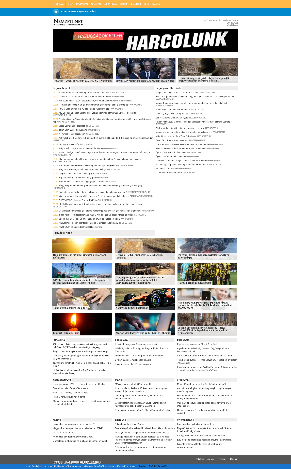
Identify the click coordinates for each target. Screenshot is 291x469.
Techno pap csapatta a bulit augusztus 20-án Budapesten (182, 164)
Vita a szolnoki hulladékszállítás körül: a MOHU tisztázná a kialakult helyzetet (94, 196)
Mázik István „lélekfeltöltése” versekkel (76, 227)
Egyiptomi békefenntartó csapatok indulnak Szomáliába (204, 439)
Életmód (136, 4)
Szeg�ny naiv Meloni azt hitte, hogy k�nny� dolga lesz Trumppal (89, 219)
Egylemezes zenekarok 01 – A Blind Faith (197, 344)
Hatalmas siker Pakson (166, 169)
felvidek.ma (219, 132)
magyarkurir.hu (116, 97)
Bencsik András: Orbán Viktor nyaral (172, 118)
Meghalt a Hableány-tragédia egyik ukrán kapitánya (82, 169)
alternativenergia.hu (138, 192)
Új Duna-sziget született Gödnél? (171, 156)
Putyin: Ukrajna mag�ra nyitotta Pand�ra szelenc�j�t (84, 109)
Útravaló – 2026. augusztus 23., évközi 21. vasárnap (83, 81)
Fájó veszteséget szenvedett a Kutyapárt (77, 177)
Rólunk (233, 459)
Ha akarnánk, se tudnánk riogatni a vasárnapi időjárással (85, 93)
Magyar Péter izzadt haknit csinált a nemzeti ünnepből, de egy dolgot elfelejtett (191, 103)
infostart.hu (118, 93)
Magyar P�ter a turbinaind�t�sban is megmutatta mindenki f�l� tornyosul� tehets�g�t (101, 186)
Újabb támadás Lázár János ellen (171, 152)
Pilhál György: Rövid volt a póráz (171, 114)
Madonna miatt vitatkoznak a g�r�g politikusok (81, 181)
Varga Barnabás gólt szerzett (72, 126)
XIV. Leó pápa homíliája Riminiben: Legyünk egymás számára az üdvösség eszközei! (98, 113)
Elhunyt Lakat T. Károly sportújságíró (133, 360)
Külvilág (96, 4)
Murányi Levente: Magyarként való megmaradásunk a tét (143, 432)
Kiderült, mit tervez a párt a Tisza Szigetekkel (176, 136)
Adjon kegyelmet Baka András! (130, 424)
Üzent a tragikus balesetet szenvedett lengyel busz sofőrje (182, 144)
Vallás (156, 4)
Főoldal (59, 4)
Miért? (93, 11)
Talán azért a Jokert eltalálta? (72, 130)
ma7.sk (98, 227)
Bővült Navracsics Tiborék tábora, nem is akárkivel (145, 81)
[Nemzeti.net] (68, 22)
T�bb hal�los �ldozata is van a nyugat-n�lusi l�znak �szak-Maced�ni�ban (96, 215)
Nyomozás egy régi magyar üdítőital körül (73, 436)
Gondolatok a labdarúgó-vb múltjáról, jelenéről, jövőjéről (80, 441)
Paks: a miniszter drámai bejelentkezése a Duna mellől (181, 148)
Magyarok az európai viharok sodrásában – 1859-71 (78, 428)
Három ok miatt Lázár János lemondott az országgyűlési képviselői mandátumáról (193, 122)
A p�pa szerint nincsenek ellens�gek (76, 173)
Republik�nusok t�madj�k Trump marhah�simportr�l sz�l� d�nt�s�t (94, 105)
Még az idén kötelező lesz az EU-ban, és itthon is (81, 148)
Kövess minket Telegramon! (74, 11)
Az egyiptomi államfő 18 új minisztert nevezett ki (201, 435)
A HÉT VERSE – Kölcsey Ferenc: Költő (76, 200)
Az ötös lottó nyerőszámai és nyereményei (136, 344)
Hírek (70, 4)
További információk (158, 466)
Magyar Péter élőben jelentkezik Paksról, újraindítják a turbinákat (88, 223)
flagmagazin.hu (164, 105)
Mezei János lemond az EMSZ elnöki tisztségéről (201, 384)
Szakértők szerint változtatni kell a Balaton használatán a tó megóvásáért (92, 192)
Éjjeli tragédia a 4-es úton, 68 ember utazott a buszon (180, 128)
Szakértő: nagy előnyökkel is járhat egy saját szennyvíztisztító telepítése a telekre (204, 79)
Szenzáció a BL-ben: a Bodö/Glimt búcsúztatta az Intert (204, 355)
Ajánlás (210, 459)
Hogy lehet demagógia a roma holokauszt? (73, 424)
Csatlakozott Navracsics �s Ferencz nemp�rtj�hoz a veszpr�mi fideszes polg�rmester (100, 211)
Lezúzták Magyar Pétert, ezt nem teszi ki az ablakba (79, 384)
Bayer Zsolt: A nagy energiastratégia (172, 140)
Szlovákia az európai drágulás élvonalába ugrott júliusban (143, 410)
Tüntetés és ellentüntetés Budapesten (173, 110)
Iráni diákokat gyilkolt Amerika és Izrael (196, 424)
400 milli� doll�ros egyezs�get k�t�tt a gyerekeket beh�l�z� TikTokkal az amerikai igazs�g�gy (106, 138)
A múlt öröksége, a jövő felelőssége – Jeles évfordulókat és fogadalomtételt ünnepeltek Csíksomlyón (104, 152)
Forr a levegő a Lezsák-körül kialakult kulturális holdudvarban (145, 428)
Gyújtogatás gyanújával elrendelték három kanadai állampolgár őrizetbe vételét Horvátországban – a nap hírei (140, 280)
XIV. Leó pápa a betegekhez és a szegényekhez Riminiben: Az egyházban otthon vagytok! (100, 159)
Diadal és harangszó (63, 432)
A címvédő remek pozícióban (72, 134)
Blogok (124, 4)
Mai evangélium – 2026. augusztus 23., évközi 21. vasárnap (86, 101)
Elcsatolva (110, 4)
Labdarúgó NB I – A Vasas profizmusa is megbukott (140, 355)
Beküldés (200, 459)
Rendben (143, 466)
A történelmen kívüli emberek (169, 173)
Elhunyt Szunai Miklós (69, 144)
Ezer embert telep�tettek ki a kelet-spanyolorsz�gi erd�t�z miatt (89, 165)
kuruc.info (136, 105)
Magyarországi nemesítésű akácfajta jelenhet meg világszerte (184, 132)
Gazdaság (82, 4)
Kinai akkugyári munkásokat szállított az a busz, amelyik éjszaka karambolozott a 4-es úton (100, 204)
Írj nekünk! (222, 459)
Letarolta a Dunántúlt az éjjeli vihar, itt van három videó (181, 160)
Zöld (146, 4)
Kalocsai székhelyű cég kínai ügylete (133, 364)
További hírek (63, 232)
